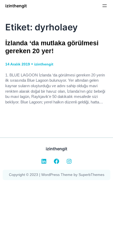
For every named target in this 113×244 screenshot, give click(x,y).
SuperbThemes (91, 175)
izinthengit (16, 5)
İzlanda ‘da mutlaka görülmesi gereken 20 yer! (52, 46)
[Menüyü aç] (104, 6)
